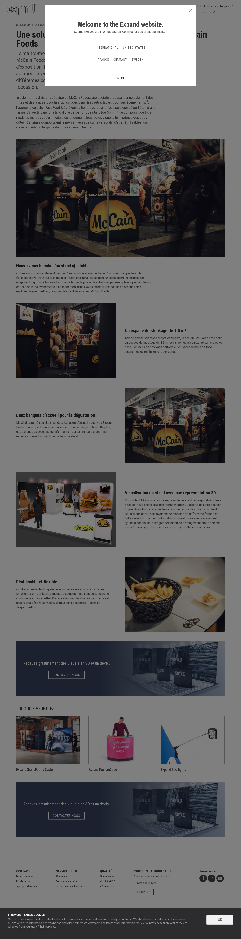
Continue (120, 78)
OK (220, 919)
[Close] (190, 10)
